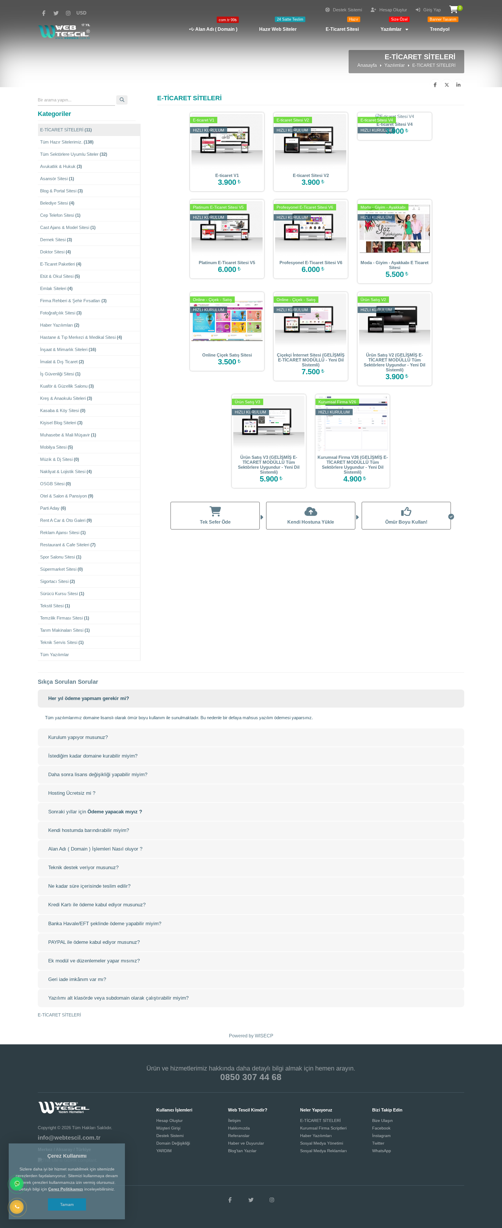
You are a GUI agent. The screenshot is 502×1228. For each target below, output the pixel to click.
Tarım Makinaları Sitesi (65, 630)
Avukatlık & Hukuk (61, 166)
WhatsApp (381, 1150)
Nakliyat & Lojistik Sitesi (66, 471)
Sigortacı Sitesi (57, 581)
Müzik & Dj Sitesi (59, 459)
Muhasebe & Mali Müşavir (68, 434)
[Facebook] (44, 13)
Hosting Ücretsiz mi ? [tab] (71, 793)
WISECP (264, 1035)
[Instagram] (68, 13)
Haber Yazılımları (59, 325)
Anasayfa (367, 65)
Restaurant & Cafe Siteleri (68, 544)
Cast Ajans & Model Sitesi (68, 227)
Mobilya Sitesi (56, 447)
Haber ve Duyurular (246, 1143)
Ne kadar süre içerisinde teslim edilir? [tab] (89, 886)
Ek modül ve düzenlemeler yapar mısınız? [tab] (94, 961)
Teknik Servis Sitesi (62, 642)
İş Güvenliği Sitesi (60, 373)
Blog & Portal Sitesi (61, 190)
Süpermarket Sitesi (61, 569)
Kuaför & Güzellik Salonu (67, 386)
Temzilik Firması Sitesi (64, 617)
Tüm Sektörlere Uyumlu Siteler (73, 154)
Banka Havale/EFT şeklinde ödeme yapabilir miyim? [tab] (104, 923)
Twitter (378, 1143)
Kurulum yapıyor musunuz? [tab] (78, 737)
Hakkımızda (239, 1128)
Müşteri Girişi (168, 1128)
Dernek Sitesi (56, 239)
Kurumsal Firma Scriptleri (323, 1128)
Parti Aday (53, 508)
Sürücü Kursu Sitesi (62, 593)
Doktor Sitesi (55, 251)
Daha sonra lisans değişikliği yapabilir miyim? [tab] (97, 774)
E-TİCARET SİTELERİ (66, 129)
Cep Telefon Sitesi (60, 215)
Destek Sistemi (347, 9)
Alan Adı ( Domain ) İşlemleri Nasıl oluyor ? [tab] (95, 849)
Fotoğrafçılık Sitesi (61, 312)
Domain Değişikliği (173, 1143)
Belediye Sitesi (57, 203)
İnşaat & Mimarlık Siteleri (68, 349)
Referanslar (239, 1135)
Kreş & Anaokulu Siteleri (66, 398)
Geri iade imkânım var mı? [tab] (77, 979)
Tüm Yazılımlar (54, 654)
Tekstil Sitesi (55, 605)
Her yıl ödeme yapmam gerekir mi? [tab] (88, 698)
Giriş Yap (431, 9)
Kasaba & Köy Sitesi (62, 410)
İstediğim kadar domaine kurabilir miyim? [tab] (92, 756)
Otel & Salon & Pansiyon (66, 495)
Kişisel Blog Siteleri (61, 422)
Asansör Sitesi (57, 178)
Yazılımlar (394, 65)
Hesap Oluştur (392, 9)
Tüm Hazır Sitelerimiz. (67, 141)
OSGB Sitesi (55, 483)
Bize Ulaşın (382, 1120)
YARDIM (164, 1150)
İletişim (234, 1120)
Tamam (67, 1204)
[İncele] (218, 141)
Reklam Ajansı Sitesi (63, 532)
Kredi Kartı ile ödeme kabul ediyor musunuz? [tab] (97, 904)
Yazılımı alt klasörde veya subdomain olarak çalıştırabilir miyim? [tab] (118, 998)
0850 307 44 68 (251, 1077)
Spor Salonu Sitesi (60, 556)
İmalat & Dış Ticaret (62, 361)
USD (81, 12)
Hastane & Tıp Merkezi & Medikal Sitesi (81, 337)
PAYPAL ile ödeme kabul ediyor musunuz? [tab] (94, 942)
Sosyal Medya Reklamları (323, 1150)
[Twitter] (56, 13)
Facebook (381, 1128)
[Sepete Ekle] (236, 141)
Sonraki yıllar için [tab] (95, 812)
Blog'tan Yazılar (242, 1150)
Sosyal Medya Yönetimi (321, 1143)
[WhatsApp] (17, 1184)
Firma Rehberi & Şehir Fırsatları (73, 300)
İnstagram (381, 1135)
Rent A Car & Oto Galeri (66, 520)
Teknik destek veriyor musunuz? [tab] (83, 867)
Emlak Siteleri (56, 288)
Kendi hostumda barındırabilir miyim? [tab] (88, 830)
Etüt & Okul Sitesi (60, 276)
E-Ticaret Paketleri (60, 264)
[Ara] (17, 1207)
